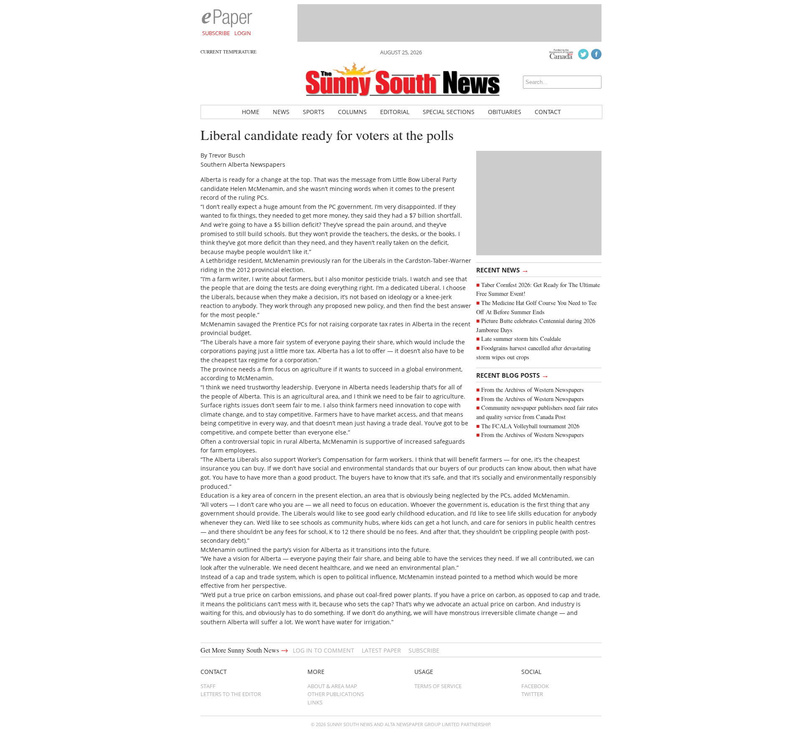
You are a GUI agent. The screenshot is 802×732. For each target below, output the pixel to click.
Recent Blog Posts (512, 375)
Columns (352, 112)
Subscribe (216, 33)
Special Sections (449, 112)
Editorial (394, 112)
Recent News (502, 269)
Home (250, 112)
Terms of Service (438, 686)
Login (242, 33)
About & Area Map (332, 686)
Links (314, 702)
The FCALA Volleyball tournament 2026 (530, 426)
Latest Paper (381, 650)
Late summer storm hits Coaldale (521, 339)
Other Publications (335, 694)
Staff (208, 686)
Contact (548, 112)
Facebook (535, 686)
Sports (314, 112)
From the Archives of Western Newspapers (532, 390)
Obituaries (504, 112)
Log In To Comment (323, 650)
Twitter (532, 694)
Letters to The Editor (230, 694)
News (281, 112)
